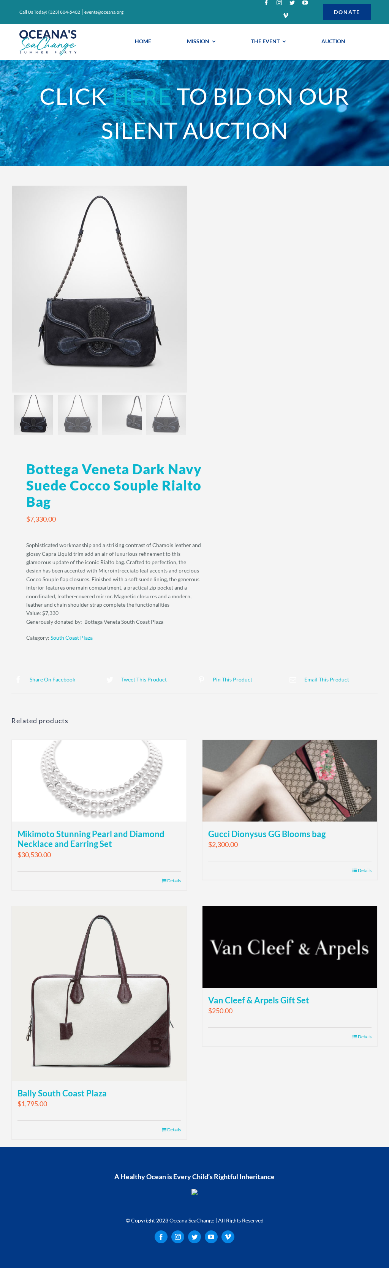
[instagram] (279, 2)
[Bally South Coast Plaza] (99, 993)
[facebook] (266, 2)
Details (174, 1129)
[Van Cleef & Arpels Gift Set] (289, 947)
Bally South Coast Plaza (62, 1093)
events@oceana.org (103, 12)
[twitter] (292, 2)
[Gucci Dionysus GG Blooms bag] (289, 781)
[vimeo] (285, 15)
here (142, 96)
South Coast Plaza (72, 637)
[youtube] (305, 2)
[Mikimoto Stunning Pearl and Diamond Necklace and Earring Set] (99, 781)
